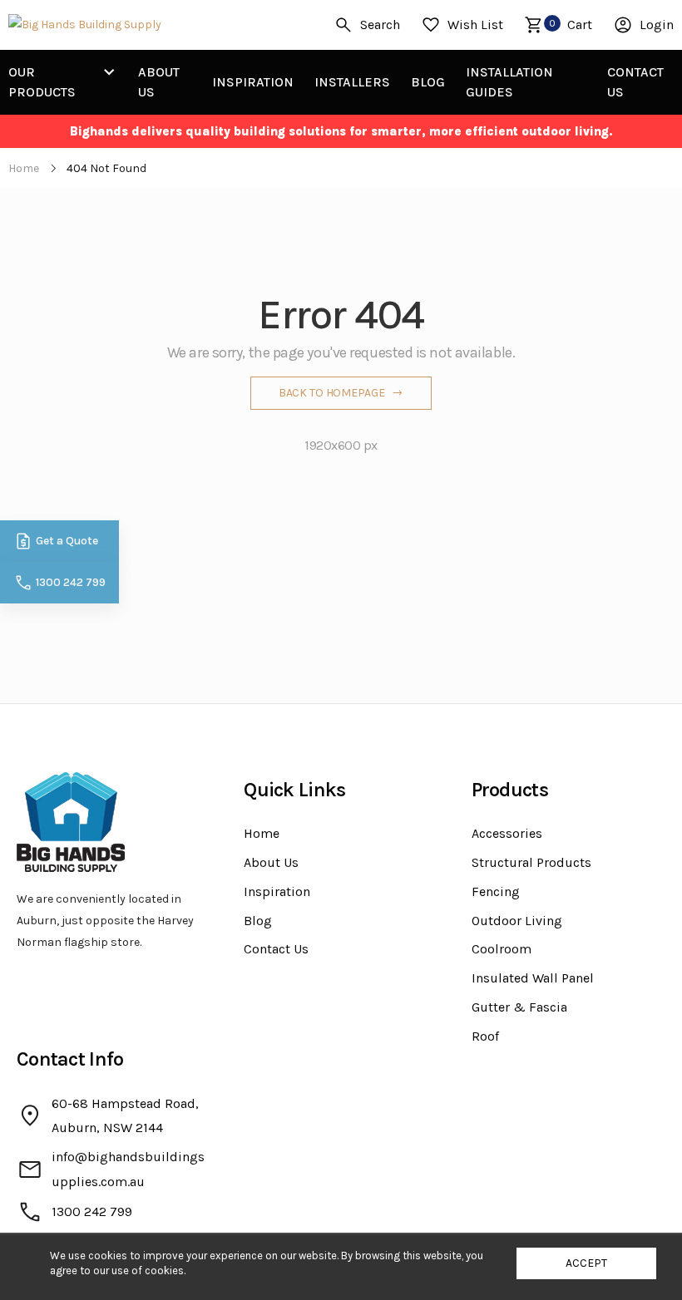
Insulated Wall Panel (533, 978)
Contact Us (276, 949)
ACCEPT (586, 1263)
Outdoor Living (517, 920)
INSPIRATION (253, 82)
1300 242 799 (71, 582)
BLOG (428, 82)
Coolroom (501, 949)
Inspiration (277, 891)
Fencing (496, 891)
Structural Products (531, 862)
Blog (258, 920)
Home (261, 833)
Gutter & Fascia (519, 1007)
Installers (352, 82)
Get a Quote (67, 541)
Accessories (507, 833)
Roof (485, 1036)
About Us (271, 862)
